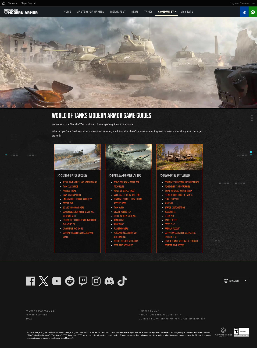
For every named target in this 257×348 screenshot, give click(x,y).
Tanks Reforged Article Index (178, 190)
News (135, 11)
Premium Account (172, 228)
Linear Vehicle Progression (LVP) (77, 199)
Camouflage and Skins (73, 228)
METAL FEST (118, 11)
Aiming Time (119, 220)
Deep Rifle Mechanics (123, 245)
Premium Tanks (69, 190)
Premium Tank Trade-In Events (178, 194)
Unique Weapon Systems (124, 215)
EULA (29, 319)
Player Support (172, 199)
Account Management (41, 311)
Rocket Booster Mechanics (126, 241)
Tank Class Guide (70, 186)
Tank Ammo (119, 207)
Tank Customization (72, 194)
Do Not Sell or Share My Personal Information (172, 319)
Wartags (169, 203)
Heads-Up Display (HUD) (124, 190)
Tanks (148, 11)
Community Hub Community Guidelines (182, 182)
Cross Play (170, 224)
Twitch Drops (171, 220)
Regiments (169, 215)
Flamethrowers (121, 228)
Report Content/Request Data (160, 315)
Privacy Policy (149, 311)
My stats (187, 11)
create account (247, 3)
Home (67, 11)
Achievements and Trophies (177, 186)
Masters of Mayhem (91, 11)
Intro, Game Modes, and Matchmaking (80, 182)
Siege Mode (119, 224)
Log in (233, 3)
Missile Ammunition (122, 211)
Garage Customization (175, 207)
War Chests (170, 211)
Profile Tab (68, 203)
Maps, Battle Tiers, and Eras (127, 194)
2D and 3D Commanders (73, 207)
